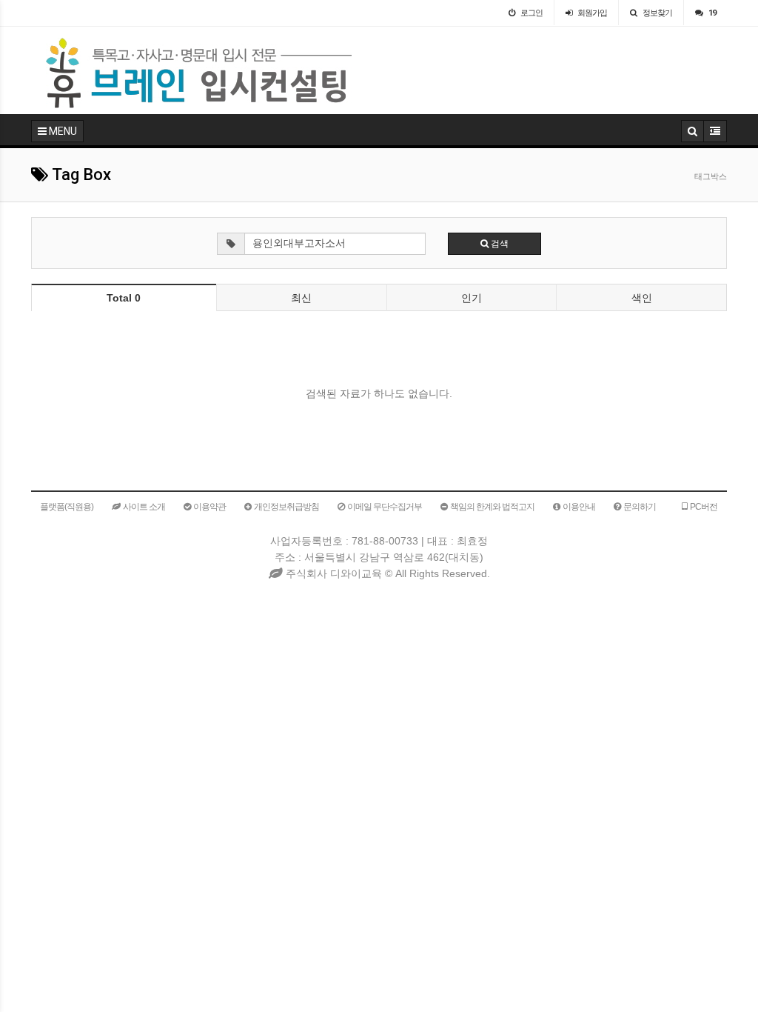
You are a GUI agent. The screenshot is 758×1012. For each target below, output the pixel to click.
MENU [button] (62, 131)
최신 (301, 298)
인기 (471, 298)
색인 (641, 298)
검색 (499, 244)
